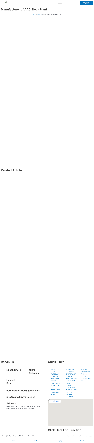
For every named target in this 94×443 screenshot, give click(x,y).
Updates (39, 14)
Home (34, 14)
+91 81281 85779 (34, 376)
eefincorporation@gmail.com (23, 390)
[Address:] (4, 404)
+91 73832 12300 (12, 372)
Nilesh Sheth (13, 369)
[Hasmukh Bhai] (4, 381)
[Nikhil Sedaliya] (26, 370)
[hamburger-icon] (60, 2)
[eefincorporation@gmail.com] (4, 391)
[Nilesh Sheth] (4, 370)
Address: (11, 403)
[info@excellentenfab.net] (4, 397)
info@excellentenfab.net (20, 397)
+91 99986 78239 (12, 386)
